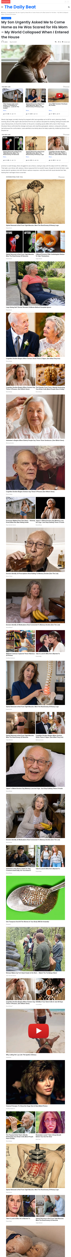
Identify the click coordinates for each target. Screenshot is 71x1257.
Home (4, 12)
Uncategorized (11, 12)
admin (6, 42)
